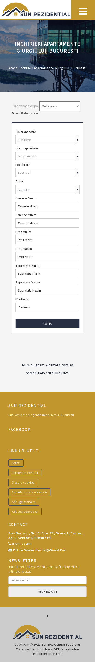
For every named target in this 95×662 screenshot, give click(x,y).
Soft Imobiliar (40, 649)
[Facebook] (47, 616)
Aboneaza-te (47, 591)
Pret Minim (23, 232)
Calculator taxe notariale (29, 492)
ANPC (16, 463)
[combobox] (47, 189)
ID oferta (22, 299)
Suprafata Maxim (27, 282)
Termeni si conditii (25, 473)
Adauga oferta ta (24, 502)
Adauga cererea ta (25, 511)
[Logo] (35, 9)
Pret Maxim (23, 249)
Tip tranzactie (25, 132)
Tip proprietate (26, 148)
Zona (19, 181)
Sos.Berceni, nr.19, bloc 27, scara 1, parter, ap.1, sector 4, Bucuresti (45, 535)
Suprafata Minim (27, 265)
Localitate (22, 164)
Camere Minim (25, 198)
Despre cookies (23, 482)
